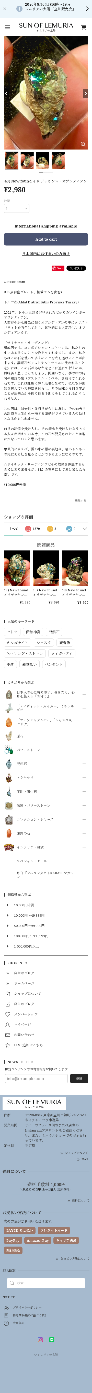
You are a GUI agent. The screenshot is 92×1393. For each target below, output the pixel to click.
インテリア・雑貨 (30, 847)
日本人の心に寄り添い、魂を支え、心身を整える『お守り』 (46, 694)
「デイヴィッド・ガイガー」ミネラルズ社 (45, 708)
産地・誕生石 (27, 792)
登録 (79, 1078)
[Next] (85, 93)
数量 (7, 201)
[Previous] (6, 93)
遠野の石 (23, 833)
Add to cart (46, 239)
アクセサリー (27, 778)
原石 (20, 736)
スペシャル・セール (32, 861)
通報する (80, 500)
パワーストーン (28, 750)
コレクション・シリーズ (35, 820)
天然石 (22, 764)
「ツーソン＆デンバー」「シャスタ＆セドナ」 (44, 722)
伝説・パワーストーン (33, 806)
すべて (13, 529)
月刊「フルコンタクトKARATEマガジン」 (45, 875)
